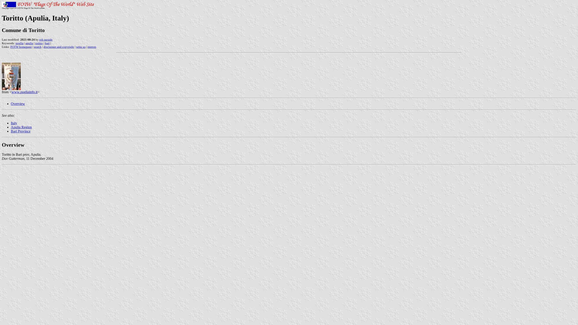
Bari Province (20, 131)
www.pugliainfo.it (24, 92)
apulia (29, 43)
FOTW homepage (21, 47)
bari (47, 43)
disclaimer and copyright (59, 47)
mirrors (92, 47)
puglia (19, 43)
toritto (39, 43)
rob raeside (46, 39)
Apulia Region (21, 127)
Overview (18, 104)
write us (81, 47)
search (38, 47)
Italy (14, 123)
